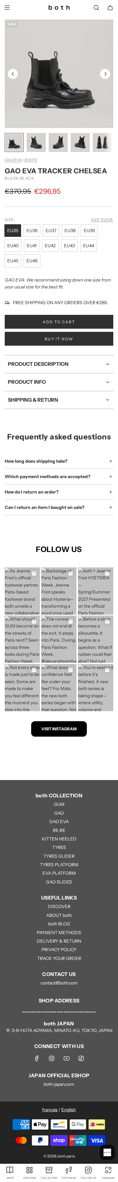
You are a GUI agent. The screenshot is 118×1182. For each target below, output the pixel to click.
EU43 (69, 245)
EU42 (50, 245)
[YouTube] (66, 1058)
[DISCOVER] (29, 1170)
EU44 (88, 245)
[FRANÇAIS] (108, 1170)
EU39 (89, 230)
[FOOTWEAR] (68, 1170)
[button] (13, 74)
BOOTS (31, 160)
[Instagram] (52, 1058)
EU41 (32, 245)
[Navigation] (7, 7)
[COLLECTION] (49, 1170)
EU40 (13, 245)
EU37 (51, 230)
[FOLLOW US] (88, 1170)
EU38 (70, 230)
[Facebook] (37, 1058)
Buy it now (59, 339)
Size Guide (102, 219)
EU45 (12, 261)
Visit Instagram (59, 728)
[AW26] (10, 1170)
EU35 (12, 230)
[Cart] (110, 7)
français (50, 1109)
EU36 (31, 230)
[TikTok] (81, 1058)
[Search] (96, 7)
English (68, 1109)
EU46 (31, 261)
